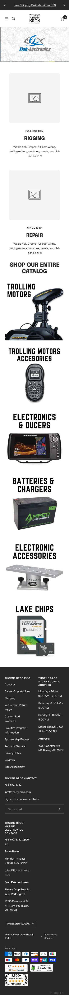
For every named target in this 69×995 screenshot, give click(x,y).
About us (10, 684)
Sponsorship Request (17, 739)
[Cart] (62, 19)
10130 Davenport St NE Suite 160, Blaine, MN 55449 (17, 906)
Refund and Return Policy (16, 707)
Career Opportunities (17, 691)
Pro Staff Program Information (15, 730)
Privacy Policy (13, 753)
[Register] (59, 809)
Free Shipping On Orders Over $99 (35, 5)
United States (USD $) (18, 923)
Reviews (10, 760)
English (58, 992)
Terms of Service (15, 746)
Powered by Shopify (50, 936)
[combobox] (56, 992)
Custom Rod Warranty (12, 719)
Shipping (10, 698)
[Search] (13, 18)
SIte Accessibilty (15, 766)
